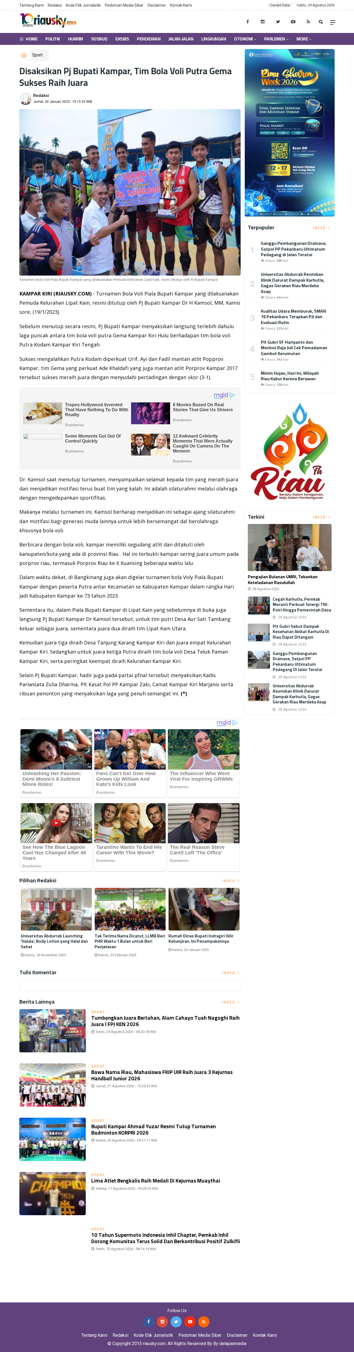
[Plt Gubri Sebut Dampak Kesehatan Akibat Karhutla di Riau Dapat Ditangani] (259, 633)
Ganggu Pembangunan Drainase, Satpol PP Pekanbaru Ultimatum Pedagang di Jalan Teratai (294, 249)
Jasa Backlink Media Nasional (69, 1298)
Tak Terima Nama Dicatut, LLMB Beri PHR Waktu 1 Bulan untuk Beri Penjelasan (130, 941)
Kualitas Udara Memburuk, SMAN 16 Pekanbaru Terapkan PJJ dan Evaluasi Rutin (293, 317)
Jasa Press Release (20, 1298)
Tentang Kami (31, 5)
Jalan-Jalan (180, 39)
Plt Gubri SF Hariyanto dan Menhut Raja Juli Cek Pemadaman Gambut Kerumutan (294, 348)
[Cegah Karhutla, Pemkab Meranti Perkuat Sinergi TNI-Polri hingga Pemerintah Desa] (259, 606)
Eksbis (122, 39)
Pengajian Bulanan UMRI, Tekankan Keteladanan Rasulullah (282, 579)
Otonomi (243, 39)
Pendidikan (148, 39)
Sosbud (99, 39)
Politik (52, 39)
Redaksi (55, 5)
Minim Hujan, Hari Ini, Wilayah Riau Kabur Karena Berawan (290, 376)
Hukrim (75, 39)
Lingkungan (213, 39)
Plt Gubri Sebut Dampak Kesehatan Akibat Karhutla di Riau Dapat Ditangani (301, 631)
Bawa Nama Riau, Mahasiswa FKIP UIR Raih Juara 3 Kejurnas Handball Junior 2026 (162, 1075)
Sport (37, 55)
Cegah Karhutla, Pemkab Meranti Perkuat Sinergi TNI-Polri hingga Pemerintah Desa (302, 604)
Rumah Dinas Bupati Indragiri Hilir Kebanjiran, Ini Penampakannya (200, 938)
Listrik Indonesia (38, 708)
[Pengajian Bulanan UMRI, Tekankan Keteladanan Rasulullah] (290, 547)
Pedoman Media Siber (124, 5)
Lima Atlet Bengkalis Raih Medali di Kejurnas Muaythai (155, 1181)
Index (229, 881)
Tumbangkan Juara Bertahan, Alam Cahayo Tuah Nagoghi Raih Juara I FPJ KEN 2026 (165, 1021)
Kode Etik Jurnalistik (83, 5)
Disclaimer (157, 5)
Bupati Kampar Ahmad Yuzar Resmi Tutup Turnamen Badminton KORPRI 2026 (153, 1129)
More (302, 39)
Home (31, 39)
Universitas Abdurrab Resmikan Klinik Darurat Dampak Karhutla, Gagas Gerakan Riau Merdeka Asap (292, 282)
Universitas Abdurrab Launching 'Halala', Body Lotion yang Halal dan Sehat (54, 941)
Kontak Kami (181, 5)
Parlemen (274, 39)
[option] (56, 925)
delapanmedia (232, 1343)
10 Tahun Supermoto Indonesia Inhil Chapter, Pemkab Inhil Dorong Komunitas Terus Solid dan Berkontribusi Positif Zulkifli (165, 1238)
